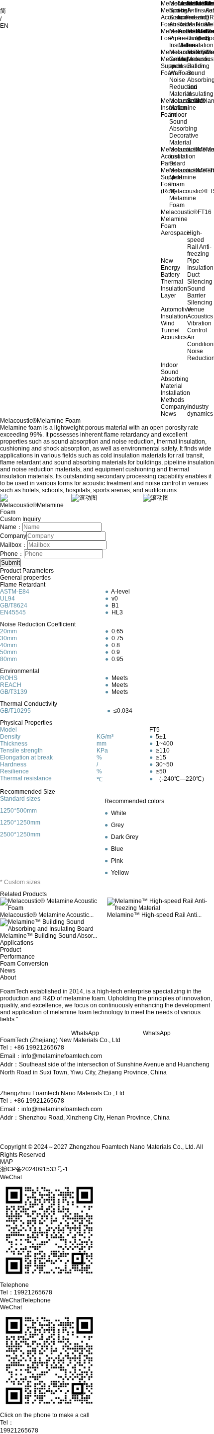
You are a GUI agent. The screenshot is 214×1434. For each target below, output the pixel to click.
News (7, 970)
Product (10, 949)
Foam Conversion (24, 963)
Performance (17, 956)
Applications (16, 942)
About (8, 977)
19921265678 (19, 1430)
